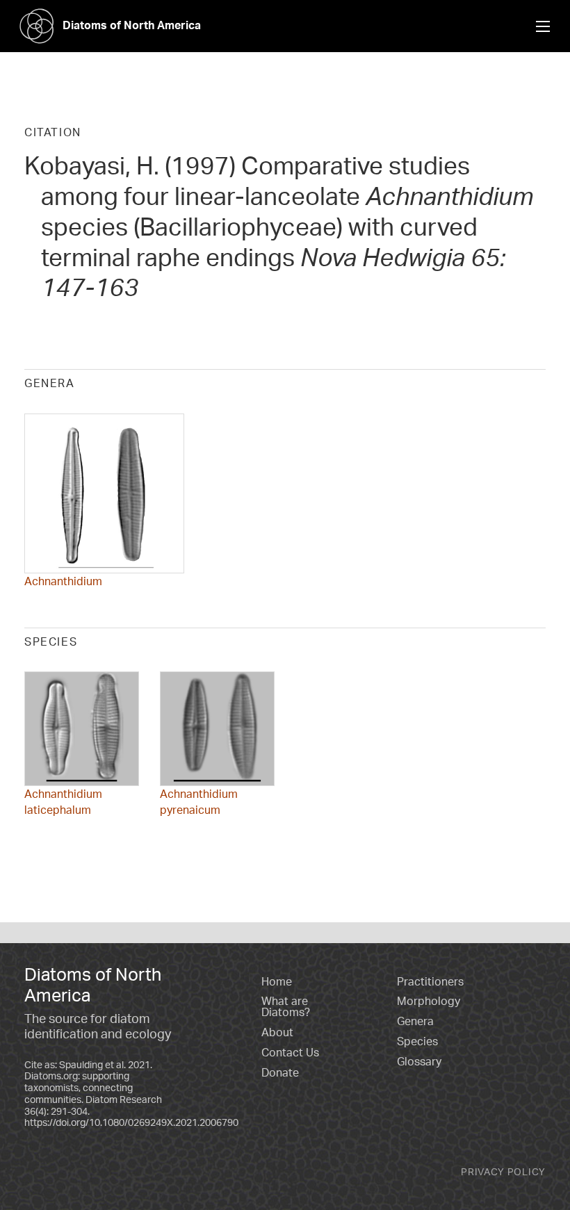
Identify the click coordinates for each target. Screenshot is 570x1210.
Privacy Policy (503, 1171)
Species (417, 1041)
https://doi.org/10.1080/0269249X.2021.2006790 (131, 1122)
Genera (415, 1021)
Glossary (419, 1061)
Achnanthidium (63, 581)
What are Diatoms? (285, 1006)
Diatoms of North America (132, 25)
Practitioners (430, 981)
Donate (280, 1072)
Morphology (428, 1001)
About (277, 1032)
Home (276, 981)
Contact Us (290, 1052)
